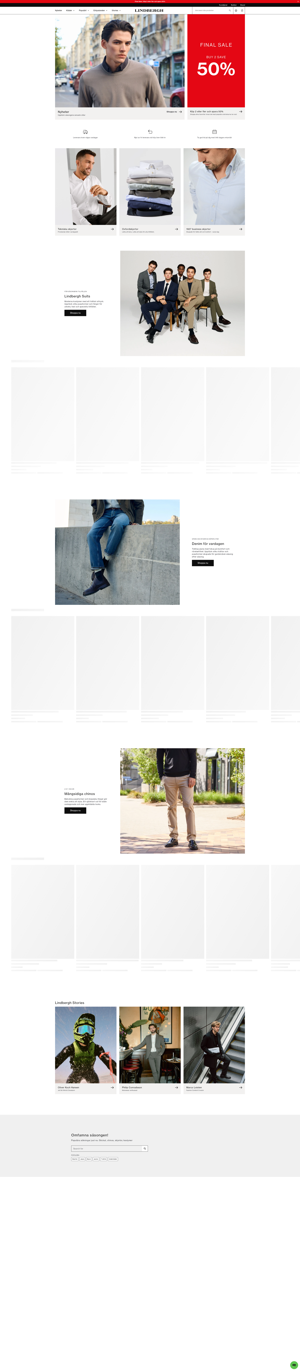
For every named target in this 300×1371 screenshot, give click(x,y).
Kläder (69, 10)
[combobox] (109, 1149)
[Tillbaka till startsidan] (149, 11)
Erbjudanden (99, 10)
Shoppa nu (75, 313)
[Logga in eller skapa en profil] (236, 10)
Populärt (82, 10)
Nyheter (58, 10)
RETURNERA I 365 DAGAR (64, 5)
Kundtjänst (223, 5)
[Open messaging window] (294, 1365)
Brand (242, 5)
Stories (115, 10)
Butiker (234, 5)
